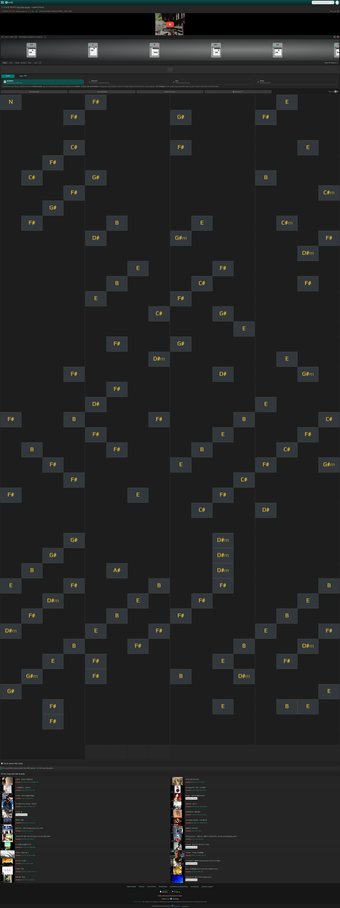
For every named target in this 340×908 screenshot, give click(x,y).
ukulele (17, 62)
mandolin (23, 62)
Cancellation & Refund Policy (179, 886)
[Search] (332, 2)
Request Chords (191, 798)
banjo (29, 62)
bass (36, 62)
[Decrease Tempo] (2, 37)
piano (11, 62)
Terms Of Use (151, 886)
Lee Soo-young (23, 7)
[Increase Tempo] (15, 37)
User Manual (194, 886)
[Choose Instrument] (40, 62)
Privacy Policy (163, 886)
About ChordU (131, 886)
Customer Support (207, 886)
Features (141, 886)
